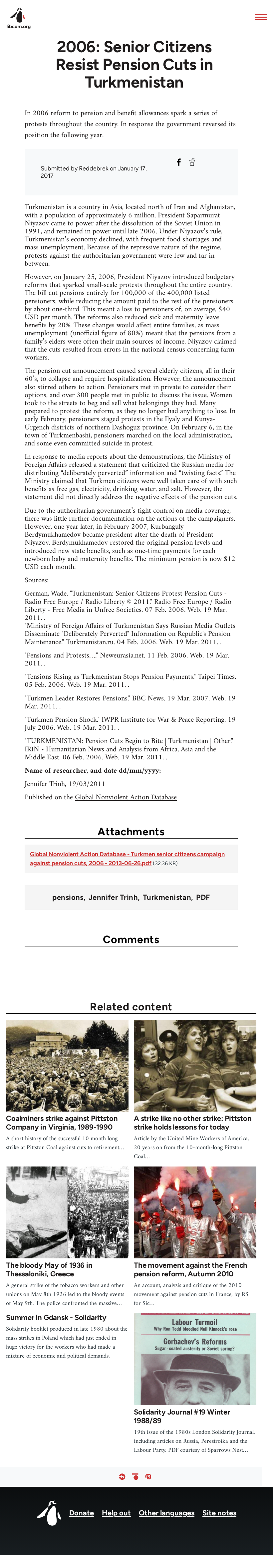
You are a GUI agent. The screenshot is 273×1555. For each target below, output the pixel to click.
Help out (116, 1512)
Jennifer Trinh (113, 897)
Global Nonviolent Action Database (126, 797)
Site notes (219, 1512)
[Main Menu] (259, 17)
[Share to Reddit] (192, 162)
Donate (81, 1512)
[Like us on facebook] (122, 1477)
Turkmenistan (167, 897)
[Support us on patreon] (135, 1477)
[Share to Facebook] (178, 162)
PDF (203, 897)
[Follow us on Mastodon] (148, 1477)
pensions (68, 897)
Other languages (166, 1512)
